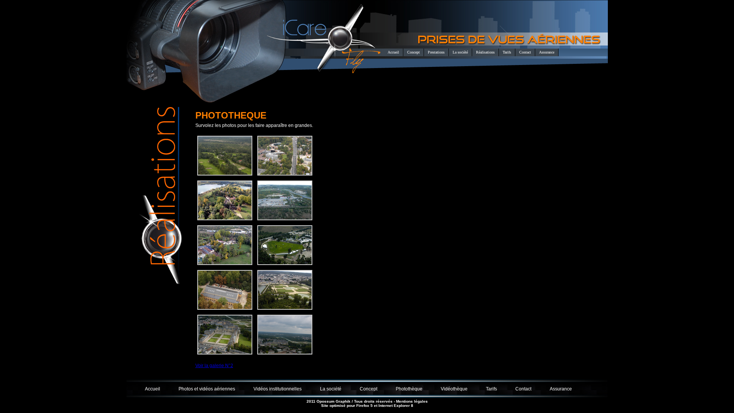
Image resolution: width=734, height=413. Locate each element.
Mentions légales (412, 401)
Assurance (546, 52)
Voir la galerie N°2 (214, 365)
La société (460, 52)
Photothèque (409, 389)
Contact (525, 52)
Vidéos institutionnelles (277, 389)
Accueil (393, 52)
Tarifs (507, 52)
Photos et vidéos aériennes (207, 389)
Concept (413, 52)
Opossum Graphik (334, 401)
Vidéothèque (454, 389)
